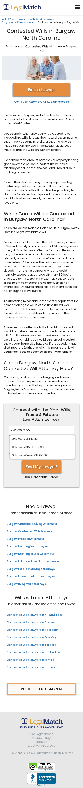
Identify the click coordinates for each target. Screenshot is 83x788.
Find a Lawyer (41, 90)
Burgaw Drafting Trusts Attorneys (30, 554)
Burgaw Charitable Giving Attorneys (32, 524)
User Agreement (41, 734)
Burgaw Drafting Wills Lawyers (28, 546)
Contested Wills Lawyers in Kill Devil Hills (34, 615)
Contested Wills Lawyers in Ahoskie (31, 622)
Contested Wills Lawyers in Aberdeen (32, 630)
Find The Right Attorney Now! (42, 689)
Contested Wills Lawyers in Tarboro (31, 645)
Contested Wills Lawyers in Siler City (32, 637)
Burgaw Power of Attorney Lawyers (31, 576)
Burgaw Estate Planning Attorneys (31, 569)
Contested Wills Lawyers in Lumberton (33, 652)
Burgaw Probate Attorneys (26, 539)
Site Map (41, 742)
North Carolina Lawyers (41, 19)
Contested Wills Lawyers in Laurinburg (33, 667)
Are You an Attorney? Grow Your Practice (41, 101)
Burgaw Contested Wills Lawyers (30, 531)
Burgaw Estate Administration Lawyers (34, 561)
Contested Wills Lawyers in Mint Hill (31, 660)
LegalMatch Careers (41, 746)
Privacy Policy (41, 738)
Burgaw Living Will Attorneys (26, 584)
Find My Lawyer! (41, 466)
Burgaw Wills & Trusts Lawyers (18, 22)
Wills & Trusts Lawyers (13, 19)
